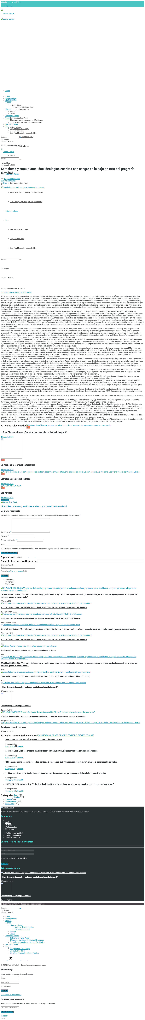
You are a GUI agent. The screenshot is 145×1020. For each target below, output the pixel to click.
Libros (12, 165)
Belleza (12, 111)
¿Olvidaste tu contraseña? (11, 995)
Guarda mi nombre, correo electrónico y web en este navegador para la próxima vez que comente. (42, 549)
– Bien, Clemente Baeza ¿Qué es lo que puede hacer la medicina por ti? (34, 432)
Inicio (7, 91)
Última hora (9, 804)
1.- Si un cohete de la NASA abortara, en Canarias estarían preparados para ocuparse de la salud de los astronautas (55, 773)
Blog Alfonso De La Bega (19, 229)
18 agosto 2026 (7, 437)
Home (3, 163)
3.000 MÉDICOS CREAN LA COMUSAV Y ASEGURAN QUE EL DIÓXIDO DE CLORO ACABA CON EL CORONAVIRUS (44, 607)
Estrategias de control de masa (15, 479)
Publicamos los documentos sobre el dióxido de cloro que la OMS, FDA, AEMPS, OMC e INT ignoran (40, 618)
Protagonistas (11, 98)
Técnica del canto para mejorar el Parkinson (26, 192)
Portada (8, 799)
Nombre (4, 536)
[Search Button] (20, 259)
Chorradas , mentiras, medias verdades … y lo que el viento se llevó (34, 506)
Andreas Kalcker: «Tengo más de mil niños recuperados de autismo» (28, 650)
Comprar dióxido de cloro (23, 137)
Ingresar (8, 6)
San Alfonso (6, 492)
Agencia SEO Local (12, 837)
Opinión (8, 109)
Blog (7, 220)
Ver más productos (21, 109)
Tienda (8, 103)
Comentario (6, 532)
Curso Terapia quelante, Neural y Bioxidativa (26, 202)
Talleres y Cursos (12, 116)
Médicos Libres (11, 211)
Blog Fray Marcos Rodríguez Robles (23, 248)
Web (3, 544)
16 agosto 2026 (7, 470)
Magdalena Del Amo (12, 179)
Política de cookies (13, 835)
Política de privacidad (14, 833)
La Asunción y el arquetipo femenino (18, 465)
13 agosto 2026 (7, 498)
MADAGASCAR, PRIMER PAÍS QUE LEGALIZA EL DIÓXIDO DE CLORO (33, 739)
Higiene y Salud (15, 127)
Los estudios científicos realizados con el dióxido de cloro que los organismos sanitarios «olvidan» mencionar (45, 676)
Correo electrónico (9, 540)
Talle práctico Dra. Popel (19, 183)
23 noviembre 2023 (8, 181)
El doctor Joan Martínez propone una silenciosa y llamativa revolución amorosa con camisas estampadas (43, 716)
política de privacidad (15, 571)
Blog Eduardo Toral (17, 239)
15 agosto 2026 (7, 484)
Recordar (7, 986)
